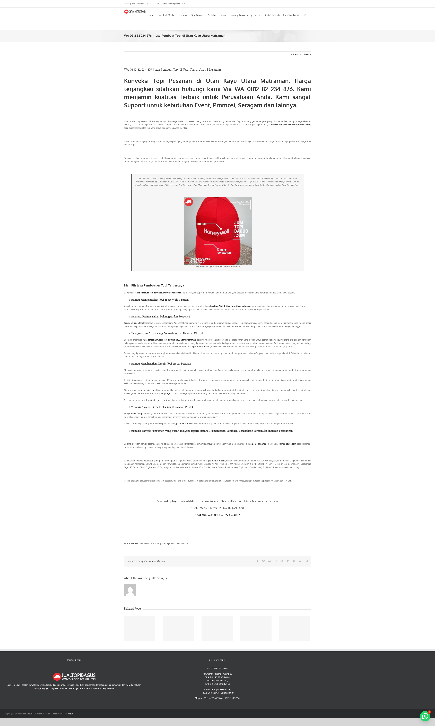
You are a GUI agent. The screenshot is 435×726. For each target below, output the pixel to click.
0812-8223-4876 (212, 698)
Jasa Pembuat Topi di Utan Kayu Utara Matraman (159, 292)
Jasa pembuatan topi (133, 323)
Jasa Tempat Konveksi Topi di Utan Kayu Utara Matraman (169, 339)
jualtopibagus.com (201, 346)
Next (306, 54)
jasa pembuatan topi (145, 390)
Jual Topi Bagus (66, 713)
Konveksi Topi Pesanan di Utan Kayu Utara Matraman (206, 80)
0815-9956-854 (232, 698)
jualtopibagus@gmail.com (174, 3)
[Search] (305, 15)
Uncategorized (168, 543)
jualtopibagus (132, 543)
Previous (297, 54)
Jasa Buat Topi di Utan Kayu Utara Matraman (230, 306)
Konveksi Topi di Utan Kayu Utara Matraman (289, 124)
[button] (425, 716)
